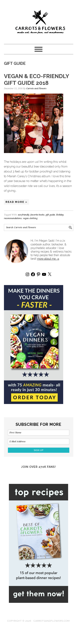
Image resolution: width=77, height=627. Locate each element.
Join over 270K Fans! (38, 466)
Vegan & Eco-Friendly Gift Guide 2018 (36, 79)
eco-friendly (23, 214)
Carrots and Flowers (38, 20)
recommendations (13, 218)
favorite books (37, 214)
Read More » (16, 201)
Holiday (60, 214)
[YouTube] (44, 274)
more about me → (48, 258)
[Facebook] (33, 274)
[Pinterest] (38, 274)
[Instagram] (27, 274)
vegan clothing (30, 218)
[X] (49, 274)
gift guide (50, 214)
